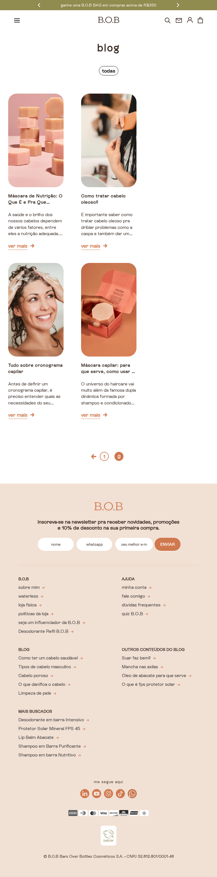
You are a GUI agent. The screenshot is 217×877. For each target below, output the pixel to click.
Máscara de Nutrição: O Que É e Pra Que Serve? (35, 199)
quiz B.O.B (132, 613)
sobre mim (29, 587)
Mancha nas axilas (140, 666)
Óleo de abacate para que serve (154, 675)
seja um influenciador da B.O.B (49, 622)
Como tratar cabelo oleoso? (103, 199)
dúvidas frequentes (141, 605)
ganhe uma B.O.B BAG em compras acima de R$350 (108, 5)
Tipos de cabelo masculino (44, 666)
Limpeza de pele (34, 693)
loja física (27, 605)
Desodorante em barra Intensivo (51, 719)
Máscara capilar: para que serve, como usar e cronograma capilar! (107, 368)
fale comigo (133, 596)
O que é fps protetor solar (148, 684)
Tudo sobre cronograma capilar (35, 368)
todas (108, 71)
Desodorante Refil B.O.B (43, 631)
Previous (39, 5)
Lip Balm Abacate (36, 737)
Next (178, 5)
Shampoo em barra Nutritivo (47, 755)
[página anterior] (93, 456)
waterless (28, 596)
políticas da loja (33, 613)
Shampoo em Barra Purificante (49, 746)
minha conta (134, 587)
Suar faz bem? (136, 658)
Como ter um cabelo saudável (48, 658)
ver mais (17, 246)
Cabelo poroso (33, 675)
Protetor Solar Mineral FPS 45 (49, 728)
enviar (167, 544)
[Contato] (179, 20)
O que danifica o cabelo (41, 684)
